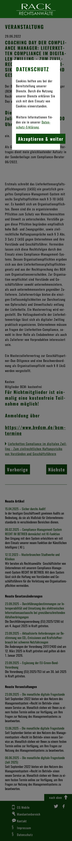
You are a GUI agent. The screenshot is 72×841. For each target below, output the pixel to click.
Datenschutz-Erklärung (33, 124)
